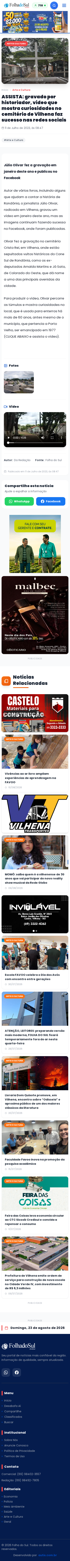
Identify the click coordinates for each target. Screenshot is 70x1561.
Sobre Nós (11, 1440)
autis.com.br (47, 1555)
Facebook (53, 501)
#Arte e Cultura (13, 140)
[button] (35, 61)
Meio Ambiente (14, 1507)
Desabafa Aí (12, 1406)
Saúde (8, 1512)
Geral (7, 1522)
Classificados (13, 1417)
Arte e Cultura (21, 90)
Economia (11, 1496)
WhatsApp (22, 501)
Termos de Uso (14, 1456)
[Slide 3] (37, 31)
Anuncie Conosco (16, 1445)
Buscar (8, 1422)
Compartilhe (12, 1411)
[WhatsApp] (6, 1372)
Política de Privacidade (19, 1451)
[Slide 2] (35, 31)
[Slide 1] (33, 31)
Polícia (8, 1502)
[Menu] (64, 5)
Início (5, 90)
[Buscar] (54, 5)
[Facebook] (16, 1372)
